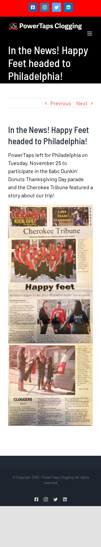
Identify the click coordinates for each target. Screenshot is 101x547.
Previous (60, 103)
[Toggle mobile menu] (90, 33)
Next (82, 103)
